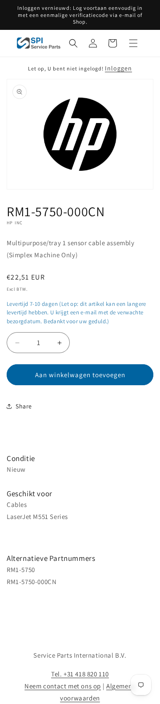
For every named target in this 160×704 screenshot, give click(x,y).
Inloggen (118, 68)
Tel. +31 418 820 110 (80, 674)
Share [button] (24, 406)
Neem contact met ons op (62, 686)
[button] (73, 43)
